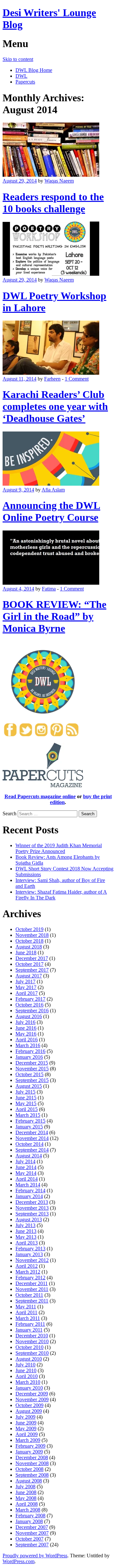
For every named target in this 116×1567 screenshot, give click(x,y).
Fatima (49, 588)
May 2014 (25, 1173)
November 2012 (32, 1260)
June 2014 (25, 1167)
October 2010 (29, 1347)
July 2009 (25, 1417)
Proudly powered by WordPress (35, 1555)
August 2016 (28, 1016)
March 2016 (27, 1045)
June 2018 (25, 952)
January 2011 (29, 1330)
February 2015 (30, 1121)
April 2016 (26, 1039)
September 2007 (32, 1544)
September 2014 (32, 1150)
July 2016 (25, 1022)
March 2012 (27, 1271)
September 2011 (31, 1301)
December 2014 (31, 1132)
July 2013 (25, 1225)
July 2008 (25, 1486)
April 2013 (26, 1242)
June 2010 (25, 1370)
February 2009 (30, 1446)
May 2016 (25, 1033)
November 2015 (32, 1068)
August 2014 (28, 1155)
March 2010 (27, 1382)
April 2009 (26, 1434)
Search (9, 813)
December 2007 (31, 1527)
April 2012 (26, 1266)
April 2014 (26, 1179)
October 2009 (29, 1405)
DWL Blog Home (33, 70)
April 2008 (26, 1504)
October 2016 (29, 1004)
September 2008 (32, 1475)
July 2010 (25, 1364)
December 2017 (31, 958)
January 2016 (29, 1057)
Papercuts (25, 81)
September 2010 (32, 1353)
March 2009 (27, 1440)
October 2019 (29, 929)
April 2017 (26, 993)
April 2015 (26, 1109)
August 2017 (28, 975)
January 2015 (29, 1126)
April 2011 (26, 1312)
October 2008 (29, 1469)
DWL (21, 76)
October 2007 (29, 1539)
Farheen (52, 379)
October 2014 (29, 1144)
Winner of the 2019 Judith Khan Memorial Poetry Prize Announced (58, 848)
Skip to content (18, 59)
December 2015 (31, 1063)
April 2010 (26, 1376)
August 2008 (28, 1480)
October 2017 (29, 964)
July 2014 (25, 1161)
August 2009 (28, 1411)
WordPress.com (18, 1561)
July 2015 (25, 1092)
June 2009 (25, 1422)
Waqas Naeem (59, 180)
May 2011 (25, 1306)
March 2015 (27, 1115)
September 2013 (32, 1213)
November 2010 (32, 1341)
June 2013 (25, 1231)
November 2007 (32, 1533)
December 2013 (31, 1202)
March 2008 (27, 1509)
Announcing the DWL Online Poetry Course (51, 511)
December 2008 (31, 1457)
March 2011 (27, 1318)
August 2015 (28, 1086)
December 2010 (31, 1335)
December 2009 (31, 1393)
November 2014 (32, 1138)
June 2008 (25, 1492)
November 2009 (32, 1399)
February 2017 (30, 999)
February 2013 (30, 1248)
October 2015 (29, 1074)
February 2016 (30, 1051)
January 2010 (29, 1388)
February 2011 (30, 1324)
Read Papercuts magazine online (40, 796)
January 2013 (29, 1254)
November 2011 (31, 1289)
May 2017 (25, 987)
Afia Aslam (53, 489)
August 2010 (28, 1359)
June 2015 (25, 1097)
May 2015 (25, 1103)
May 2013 (25, 1237)
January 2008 (29, 1521)
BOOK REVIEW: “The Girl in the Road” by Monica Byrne (54, 616)
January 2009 (29, 1451)
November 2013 (32, 1208)
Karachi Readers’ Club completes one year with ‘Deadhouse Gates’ (55, 406)
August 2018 (28, 946)
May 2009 (25, 1428)
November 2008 (32, 1463)
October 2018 (29, 941)
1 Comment (77, 379)
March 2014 (27, 1184)
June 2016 (25, 1028)
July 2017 (25, 981)
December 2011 (31, 1283)
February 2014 (30, 1190)
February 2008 (30, 1515)
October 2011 (29, 1295)
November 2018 (32, 935)
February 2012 (30, 1277)
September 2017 (32, 970)
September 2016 (32, 1010)
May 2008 (25, 1498)
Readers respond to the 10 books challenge (53, 202)
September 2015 (32, 1080)
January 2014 (29, 1196)
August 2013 (28, 1219)
